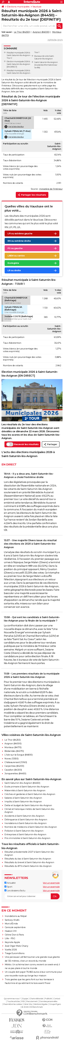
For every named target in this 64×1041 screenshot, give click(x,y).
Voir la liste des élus (16, 126)
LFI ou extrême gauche (20, 233)
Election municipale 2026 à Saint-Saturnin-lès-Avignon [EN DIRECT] (18, 64)
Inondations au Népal (15, 916)
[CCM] (47, 1020)
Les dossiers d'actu (15, 890)
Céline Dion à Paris (14, 934)
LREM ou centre (16, 255)
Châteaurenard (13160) (15, 762)
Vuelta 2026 (11, 949)
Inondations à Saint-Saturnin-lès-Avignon (25, 823)
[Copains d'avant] (16, 1032)
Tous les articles (13, 1001)
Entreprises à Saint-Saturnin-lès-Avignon (25, 834)
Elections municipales (18, 6)
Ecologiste (13, 263)
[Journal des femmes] (16, 1020)
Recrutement (32, 1001)
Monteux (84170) (12, 747)
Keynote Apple (12, 942)
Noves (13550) (11, 758)
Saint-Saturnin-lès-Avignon (46, 62)
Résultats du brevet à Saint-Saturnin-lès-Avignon (29, 862)
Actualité (10, 883)
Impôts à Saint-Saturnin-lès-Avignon (23, 801)
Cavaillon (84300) (13, 769)
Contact (57, 999)
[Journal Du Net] (16, 1026)
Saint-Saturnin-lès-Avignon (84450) (22, 783)
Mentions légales (40, 1004)
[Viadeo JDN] (47, 1032)
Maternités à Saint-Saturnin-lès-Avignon (24, 790)
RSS (23, 1001)
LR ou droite (14, 270)
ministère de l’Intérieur (51, 189)
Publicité (48, 999)
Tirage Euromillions (15, 953)
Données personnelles (48, 1001)
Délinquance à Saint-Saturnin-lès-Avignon (25, 819)
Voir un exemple (51, 883)
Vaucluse (36, 6)
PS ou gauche (15, 248)
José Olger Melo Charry (16, 946)
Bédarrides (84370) (14, 751)
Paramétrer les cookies (12, 1004)
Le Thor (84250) (22, 32)
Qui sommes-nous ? (12, 999)
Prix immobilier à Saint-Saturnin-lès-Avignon (27, 838)
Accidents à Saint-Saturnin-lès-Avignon (24, 816)
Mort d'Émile (11, 923)
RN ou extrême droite (19, 241)
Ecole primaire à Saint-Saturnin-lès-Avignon (26, 786)
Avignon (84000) (41, 32)
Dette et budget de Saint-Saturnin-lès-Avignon (28, 805)
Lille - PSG (10, 938)
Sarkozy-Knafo (12, 920)
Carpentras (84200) (14, 766)
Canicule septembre (15, 927)
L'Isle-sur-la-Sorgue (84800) (18, 754)
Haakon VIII (11, 931)
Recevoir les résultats (26, 444)
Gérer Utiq (28, 1004)
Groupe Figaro (55, 1004)
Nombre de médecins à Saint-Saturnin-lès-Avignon (30, 827)
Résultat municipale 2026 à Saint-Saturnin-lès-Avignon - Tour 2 (19, 55)
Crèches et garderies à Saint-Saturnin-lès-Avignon (29, 794)
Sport (9, 886)
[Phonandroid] (47, 1038)
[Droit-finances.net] (47, 1026)
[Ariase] (16, 1037)
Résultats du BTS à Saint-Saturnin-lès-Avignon (28, 866)
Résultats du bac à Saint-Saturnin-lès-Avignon (27, 858)
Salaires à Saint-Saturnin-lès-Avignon (23, 798)
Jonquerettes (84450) (15, 773)
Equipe (25, 999)
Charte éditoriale (36, 999)
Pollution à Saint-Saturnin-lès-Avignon (23, 830)
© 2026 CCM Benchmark (32, 1007)
